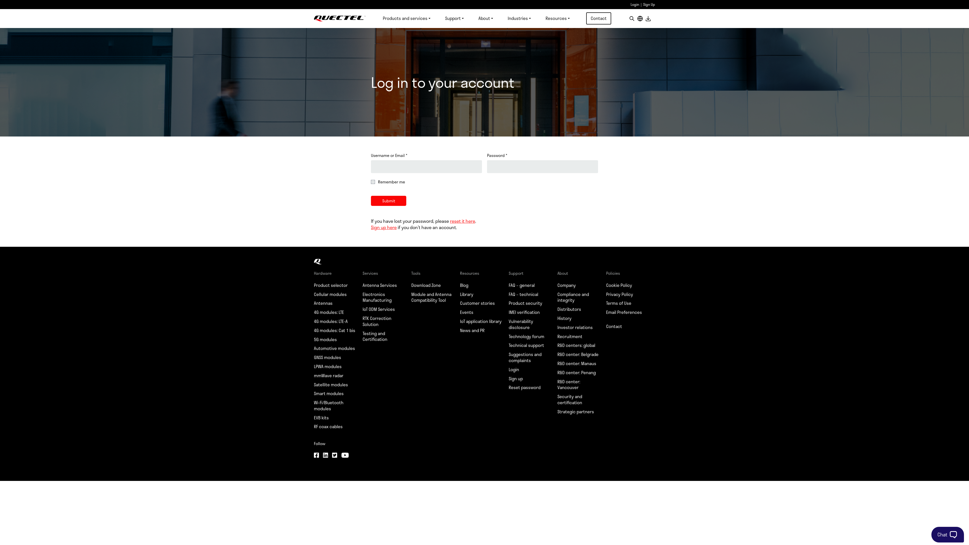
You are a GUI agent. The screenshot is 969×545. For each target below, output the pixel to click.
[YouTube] (345, 456)
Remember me (391, 182)
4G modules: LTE (329, 312)
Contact (599, 18)
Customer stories (477, 303)
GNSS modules (327, 358)
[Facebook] (316, 456)
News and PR (472, 331)
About (484, 18)
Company (566, 285)
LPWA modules (328, 367)
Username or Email (389, 155)
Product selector (331, 285)
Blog (464, 285)
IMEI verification (524, 312)
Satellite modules (331, 385)
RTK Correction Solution (377, 321)
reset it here (462, 221)
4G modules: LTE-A (331, 321)
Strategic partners (575, 412)
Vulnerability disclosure (521, 324)
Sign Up (649, 4)
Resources (556, 18)
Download (648, 18)
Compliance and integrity (573, 297)
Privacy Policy (619, 294)
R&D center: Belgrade (578, 354)
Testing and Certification (375, 337)
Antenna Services (380, 285)
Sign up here (384, 227)
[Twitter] (334, 456)
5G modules (325, 340)
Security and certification (569, 400)
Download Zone (426, 285)
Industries (518, 18)
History (564, 318)
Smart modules (329, 394)
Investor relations (575, 327)
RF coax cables (328, 427)
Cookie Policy (619, 285)
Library (466, 294)
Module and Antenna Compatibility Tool (431, 297)
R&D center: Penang (576, 373)
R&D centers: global (576, 345)
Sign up (516, 379)
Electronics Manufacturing (377, 297)
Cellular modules (330, 294)
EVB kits (321, 418)
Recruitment (569, 337)
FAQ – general (522, 285)
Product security (525, 303)
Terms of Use (618, 303)
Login (635, 4)
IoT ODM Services (379, 309)
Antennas (323, 303)
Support (453, 18)
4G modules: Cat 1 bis (334, 331)
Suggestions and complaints (525, 357)
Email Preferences (624, 312)
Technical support (526, 345)
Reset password (525, 388)
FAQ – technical (523, 294)
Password (497, 155)
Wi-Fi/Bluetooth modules (328, 406)
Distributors (569, 309)
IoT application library (481, 321)
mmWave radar (328, 376)
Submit (388, 201)
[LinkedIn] (325, 456)
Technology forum (526, 337)
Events (466, 312)
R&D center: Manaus (576, 364)
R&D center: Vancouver (568, 385)
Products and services (405, 18)
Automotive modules (334, 348)
